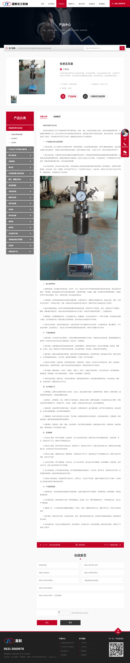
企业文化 (84, 647)
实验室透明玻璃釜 (17, 134)
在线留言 (92, 4)
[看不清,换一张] (64, 613)
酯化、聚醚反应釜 (15, 179)
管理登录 (22, 657)
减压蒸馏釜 (12, 185)
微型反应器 (12, 197)
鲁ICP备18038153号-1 (40, 657)
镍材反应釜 (114, 545)
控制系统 (12, 161)
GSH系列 (14, 138)
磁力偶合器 (12, 155)
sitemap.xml (52, 657)
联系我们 (102, 4)
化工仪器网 (14, 657)
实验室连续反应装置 (15, 239)
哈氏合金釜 (12, 215)
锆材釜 (11, 227)
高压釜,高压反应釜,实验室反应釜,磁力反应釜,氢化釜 (34, 48)
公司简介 (84, 643)
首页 (42, 4)
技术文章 (82, 4)
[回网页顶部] (125, 139)
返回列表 (82, 545)
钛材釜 (70, 30)
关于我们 (51, 4)
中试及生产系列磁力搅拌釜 (18, 149)
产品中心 (61, 4)
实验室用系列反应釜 (15, 128)
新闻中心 (72, 4)
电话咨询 (125, 147)
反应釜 (11, 245)
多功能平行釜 (13, 233)
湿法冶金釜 (12, 203)
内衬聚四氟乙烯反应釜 (16, 173)
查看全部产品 (13, 251)
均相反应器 (12, 191)
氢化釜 (11, 167)
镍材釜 (11, 221)
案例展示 (84, 651)
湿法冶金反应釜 (54, 545)
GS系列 (13, 142)
